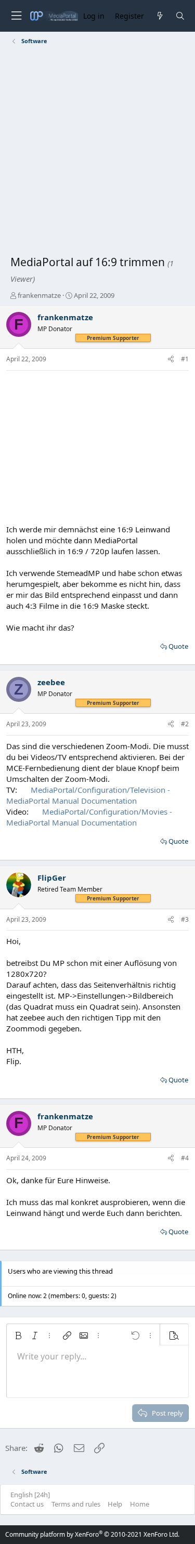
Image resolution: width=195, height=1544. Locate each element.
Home (139, 1504)
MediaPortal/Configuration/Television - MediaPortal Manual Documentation (88, 795)
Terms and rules (75, 1504)
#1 (185, 359)
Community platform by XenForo (92, 1534)
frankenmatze (39, 295)
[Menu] (16, 16)
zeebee (51, 682)
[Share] (170, 359)
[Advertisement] (97, 152)
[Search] (180, 15)
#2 (185, 723)
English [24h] (30, 1494)
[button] (18, 1335)
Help (115, 1504)
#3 (185, 919)
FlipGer (51, 877)
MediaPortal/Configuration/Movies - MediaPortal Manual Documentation (89, 817)
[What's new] (159, 15)
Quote (178, 646)
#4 (185, 1158)
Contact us (27, 1504)
